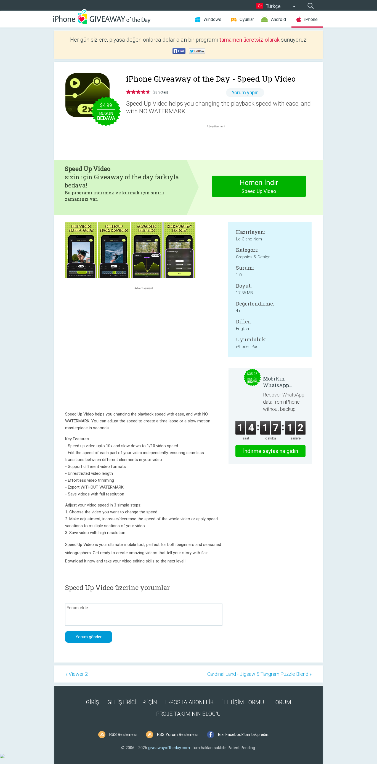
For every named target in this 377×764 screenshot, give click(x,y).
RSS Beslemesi (123, 734)
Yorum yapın (245, 92)
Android (278, 19)
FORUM (281, 702)
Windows (212, 19)
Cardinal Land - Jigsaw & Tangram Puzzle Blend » (259, 674)
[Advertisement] (219, 142)
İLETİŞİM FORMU (243, 702)
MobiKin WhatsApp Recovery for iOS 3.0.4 (283, 381)
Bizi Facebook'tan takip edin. (243, 734)
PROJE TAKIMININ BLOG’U (188, 714)
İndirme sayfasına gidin (270, 451)
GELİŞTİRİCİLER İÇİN (132, 702)
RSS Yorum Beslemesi (177, 734)
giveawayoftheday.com (169, 747)
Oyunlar (247, 19)
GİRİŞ (92, 702)
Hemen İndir (259, 186)
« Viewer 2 (76, 674)
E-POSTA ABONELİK (189, 702)
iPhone (311, 19)
